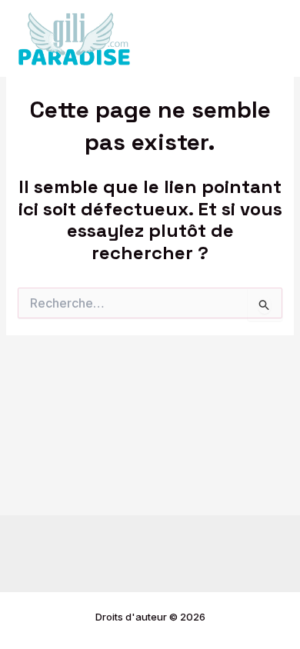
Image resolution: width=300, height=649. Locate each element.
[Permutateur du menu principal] (267, 38)
